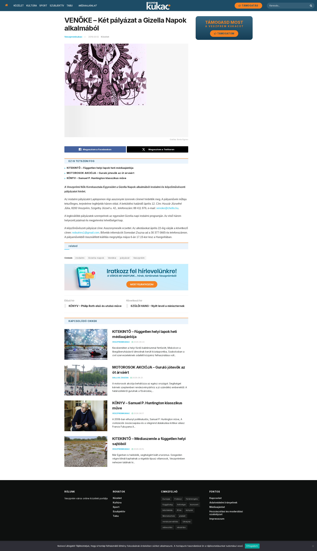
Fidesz (178, 499)
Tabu (70, 5)
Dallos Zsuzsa (120, 377)
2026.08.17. (138, 413)
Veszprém (139, 258)
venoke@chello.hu (167, 208)
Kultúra (31, 5)
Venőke (112, 258)
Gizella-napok (96, 258)
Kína (179, 510)
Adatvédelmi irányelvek (223, 502)
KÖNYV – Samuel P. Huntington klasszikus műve (96, 178)
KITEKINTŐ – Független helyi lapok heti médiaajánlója (100, 167)
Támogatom (225, 33)
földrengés (192, 499)
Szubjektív (57, 5)
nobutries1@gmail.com (85, 232)
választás (168, 527)
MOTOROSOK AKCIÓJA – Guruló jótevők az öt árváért (100, 173)
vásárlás (181, 527)
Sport (43, 5)
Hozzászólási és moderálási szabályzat (226, 513)
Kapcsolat (215, 498)
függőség (168, 504)
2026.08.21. (137, 377)
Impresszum (216, 518)
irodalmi (80, 258)
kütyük (189, 510)
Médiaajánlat (87, 5)
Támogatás (249, 5)
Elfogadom (252, 546)
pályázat (125, 258)
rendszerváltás (170, 521)
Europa (166, 499)
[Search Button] (311, 6)
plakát (182, 516)
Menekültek (169, 516)
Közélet (19, 5)
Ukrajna (187, 521)
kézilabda (168, 510)
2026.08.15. (138, 449)
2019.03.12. (93, 36)
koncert (194, 504)
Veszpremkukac (73, 36)
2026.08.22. (139, 342)
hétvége (181, 504)
